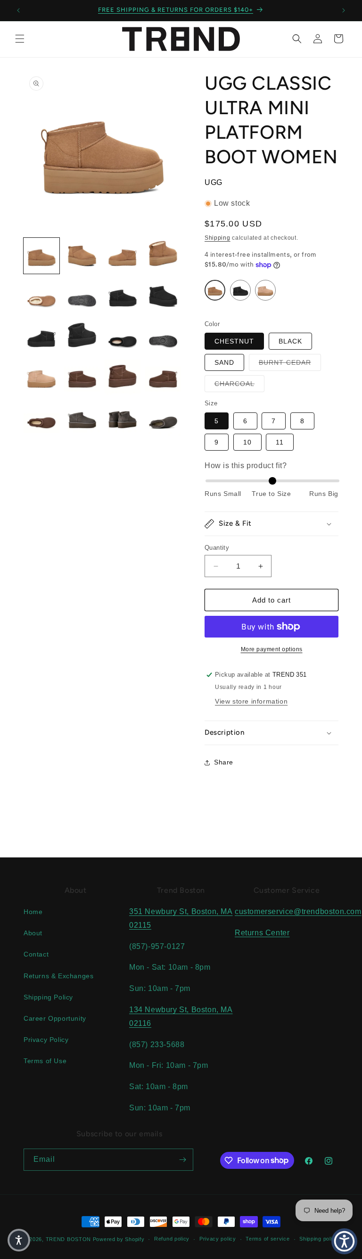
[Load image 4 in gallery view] (163, 256)
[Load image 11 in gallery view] (122, 337)
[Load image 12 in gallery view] (163, 337)
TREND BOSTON (68, 1239)
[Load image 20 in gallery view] (163, 418)
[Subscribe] (182, 1160)
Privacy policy (217, 1239)
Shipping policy (318, 1239)
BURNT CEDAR (290, 362)
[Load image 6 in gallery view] (82, 296)
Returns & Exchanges (58, 976)
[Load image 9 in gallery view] (41, 337)
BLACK (290, 341)
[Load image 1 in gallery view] (41, 256)
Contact (36, 954)
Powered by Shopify (119, 1239)
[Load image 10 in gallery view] (82, 337)
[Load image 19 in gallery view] (122, 418)
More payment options (272, 649)
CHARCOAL (239, 383)
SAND (224, 362)
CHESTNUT (234, 341)
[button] (19, 38)
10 (247, 442)
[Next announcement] (343, 10)
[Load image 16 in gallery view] (163, 377)
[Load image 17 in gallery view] (41, 418)
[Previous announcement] (18, 10)
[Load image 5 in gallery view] (41, 296)
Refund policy (171, 1239)
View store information (251, 701)
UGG (213, 182)
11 (280, 442)
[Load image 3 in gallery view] (122, 256)
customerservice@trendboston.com (298, 911)
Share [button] (223, 762)
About (33, 933)
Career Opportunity (55, 1018)
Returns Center (262, 933)
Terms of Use (45, 1061)
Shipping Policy (48, 997)
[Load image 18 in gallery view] (82, 418)
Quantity (217, 547)
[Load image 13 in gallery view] (41, 377)
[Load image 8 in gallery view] (163, 296)
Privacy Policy (46, 1039)
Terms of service (267, 1239)
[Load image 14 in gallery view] (82, 377)
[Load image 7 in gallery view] (122, 296)
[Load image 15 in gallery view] (122, 377)
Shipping (217, 238)
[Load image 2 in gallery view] (82, 256)
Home (33, 911)
